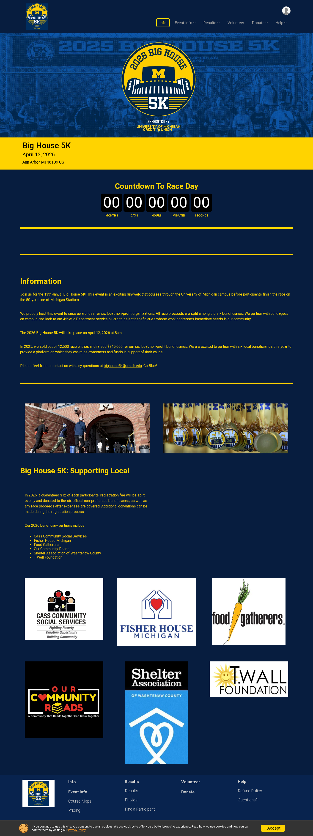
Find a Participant (140, 809)
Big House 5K (46, 145)
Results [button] (209, 22)
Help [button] (279, 22)
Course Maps (79, 801)
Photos (131, 800)
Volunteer (236, 22)
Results (131, 791)
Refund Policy (250, 791)
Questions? (248, 800)
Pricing (74, 810)
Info (163, 22)
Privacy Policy (76, 830)
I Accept (272, 828)
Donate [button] (258, 22)
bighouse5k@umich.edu (123, 366)
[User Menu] (286, 10)
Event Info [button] (183, 22)
